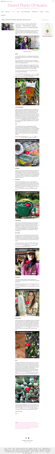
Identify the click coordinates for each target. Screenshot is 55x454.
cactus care (20, 423)
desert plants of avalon (34, 426)
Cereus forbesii (17, 424)
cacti (22, 422)
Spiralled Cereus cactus (29, 427)
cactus (36, 422)
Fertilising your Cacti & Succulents (22, 448)
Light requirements (8, 450)
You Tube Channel (33, 74)
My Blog (13, 11)
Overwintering (41, 450)
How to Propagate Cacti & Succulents (32, 449)
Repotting (32, 451)
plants (21, 427)
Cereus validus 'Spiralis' (23, 426)
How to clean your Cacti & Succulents (18, 449)
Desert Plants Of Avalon (27, 5)
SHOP (40, 451)
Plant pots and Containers (19, 451)
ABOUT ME (7, 11)
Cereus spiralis (34, 425)
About (6, 448)
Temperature (47, 451)
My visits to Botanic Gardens (25, 450)
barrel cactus (19, 422)
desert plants (28, 426)
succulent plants (35, 427)
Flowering (30, 448)
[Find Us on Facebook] (26, 438)
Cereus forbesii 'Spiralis (23, 424)
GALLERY (41, 11)
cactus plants (37, 423)
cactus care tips (32, 423)
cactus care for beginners (26, 423)
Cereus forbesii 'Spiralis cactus (31, 424)
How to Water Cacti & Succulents (45, 449)
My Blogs (17, 450)
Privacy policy (27, 451)
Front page (35, 448)
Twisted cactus (17, 428)
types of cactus (22, 428)
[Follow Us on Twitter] (2, 1)
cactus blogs (17, 423)
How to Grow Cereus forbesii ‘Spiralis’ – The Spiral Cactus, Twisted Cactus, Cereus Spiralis (26, 25)
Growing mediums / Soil (46, 448)
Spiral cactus (24, 427)
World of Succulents (27, 428)
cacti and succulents (26, 422)
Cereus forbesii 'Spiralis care (28, 425)
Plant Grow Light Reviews (9, 451)
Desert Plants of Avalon (19, 75)
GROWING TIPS (35, 11)
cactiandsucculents (32, 422)
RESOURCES (3, 15)
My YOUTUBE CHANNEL (25, 11)
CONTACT (47, 11)
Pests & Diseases (47, 450)
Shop (18, 11)
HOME (2, 11)
